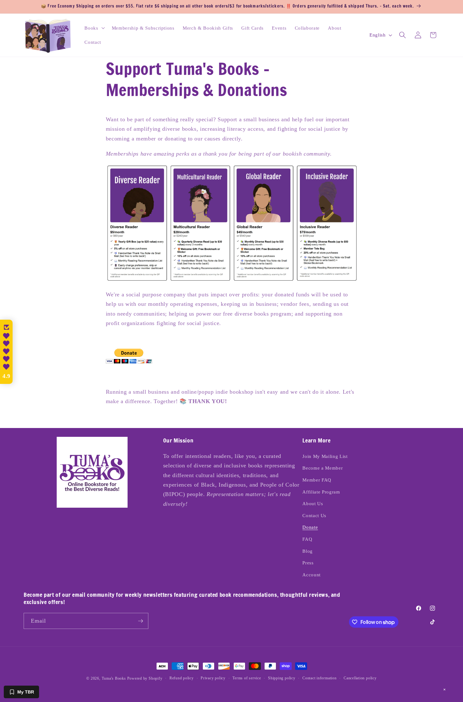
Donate (310, 527)
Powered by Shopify (145, 678)
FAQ (307, 539)
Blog (307, 551)
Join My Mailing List (324, 456)
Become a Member (322, 468)
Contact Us (314, 515)
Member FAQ (316, 479)
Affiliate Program (321, 491)
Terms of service (246, 678)
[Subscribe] (140, 621)
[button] (93, 27)
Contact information (319, 678)
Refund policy (181, 678)
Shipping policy (281, 678)
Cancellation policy (360, 678)
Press (307, 562)
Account (311, 574)
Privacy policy (213, 678)
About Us (312, 503)
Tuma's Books (114, 678)
